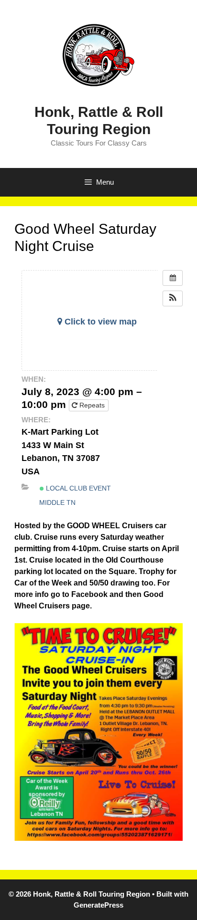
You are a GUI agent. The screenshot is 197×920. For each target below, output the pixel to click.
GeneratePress (98, 905)
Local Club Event (77, 488)
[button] (172, 298)
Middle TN (57, 502)
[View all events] (173, 278)
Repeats (92, 405)
